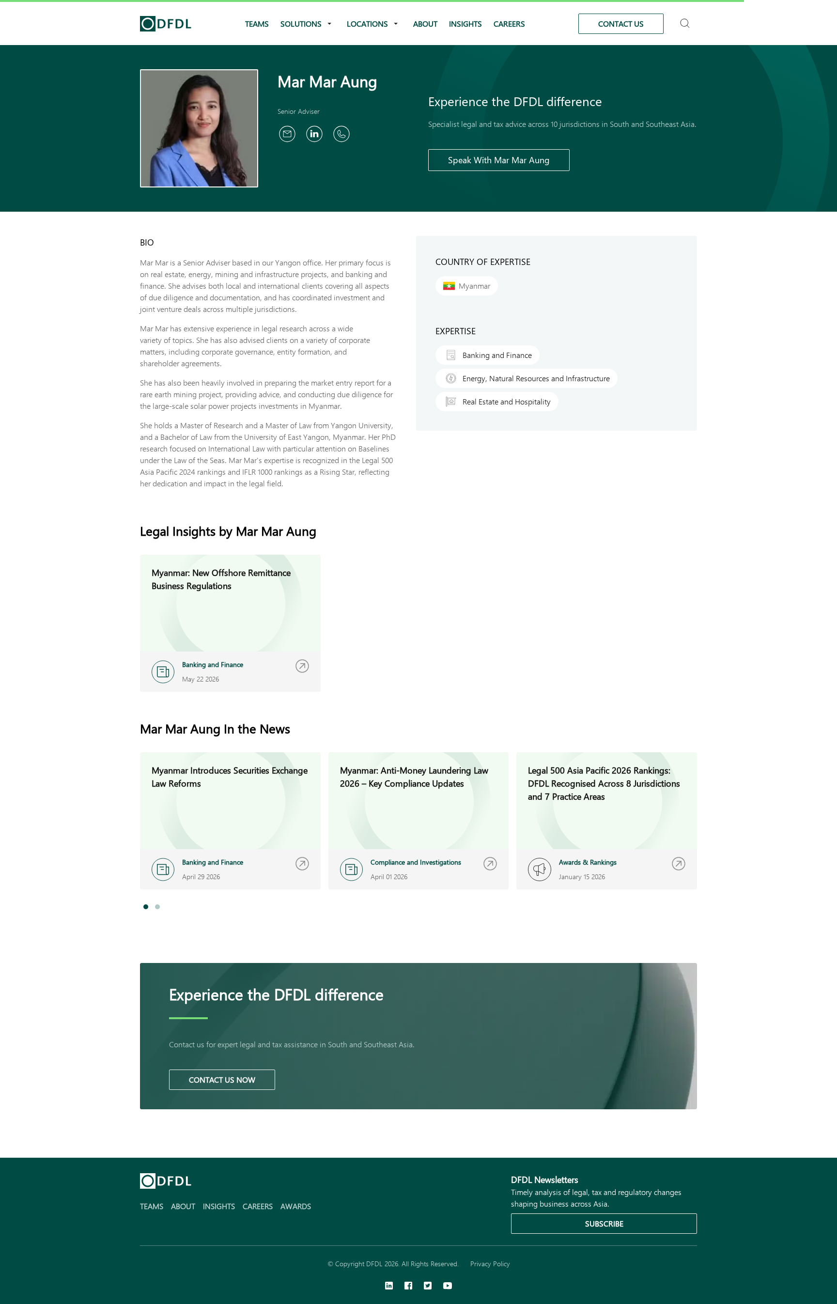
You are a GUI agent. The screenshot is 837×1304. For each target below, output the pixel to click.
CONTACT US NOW (222, 1079)
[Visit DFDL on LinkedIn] (389, 1286)
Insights (465, 23)
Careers (509, 23)
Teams (257, 23)
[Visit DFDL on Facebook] (408, 1286)
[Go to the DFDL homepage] (165, 23)
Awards (295, 1206)
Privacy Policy (490, 1263)
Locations (367, 23)
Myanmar (474, 285)
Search (686, 19)
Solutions (301, 23)
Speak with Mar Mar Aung (499, 160)
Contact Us (621, 23)
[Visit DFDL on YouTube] (447, 1286)
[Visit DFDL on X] (428, 1286)
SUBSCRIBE (604, 1223)
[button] (146, 907)
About (425, 23)
